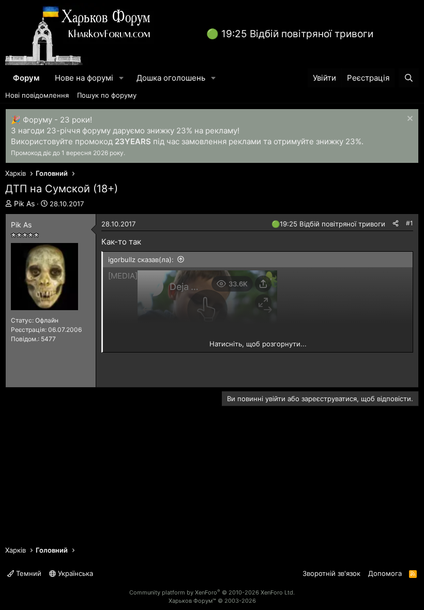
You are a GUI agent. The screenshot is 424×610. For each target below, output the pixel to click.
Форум (26, 78)
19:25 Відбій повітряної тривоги (297, 34)
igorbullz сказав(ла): (141, 259)
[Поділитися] (395, 224)
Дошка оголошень (171, 78)
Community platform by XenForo (212, 592)
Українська (74, 573)
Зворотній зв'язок (331, 573)
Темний (27, 573)
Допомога (385, 573)
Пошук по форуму (107, 95)
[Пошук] (409, 77)
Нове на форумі (84, 78)
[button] (121, 77)
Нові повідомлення (37, 95)
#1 (409, 223)
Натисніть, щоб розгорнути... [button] (258, 344)
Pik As (24, 203)
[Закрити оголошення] (408, 119)
